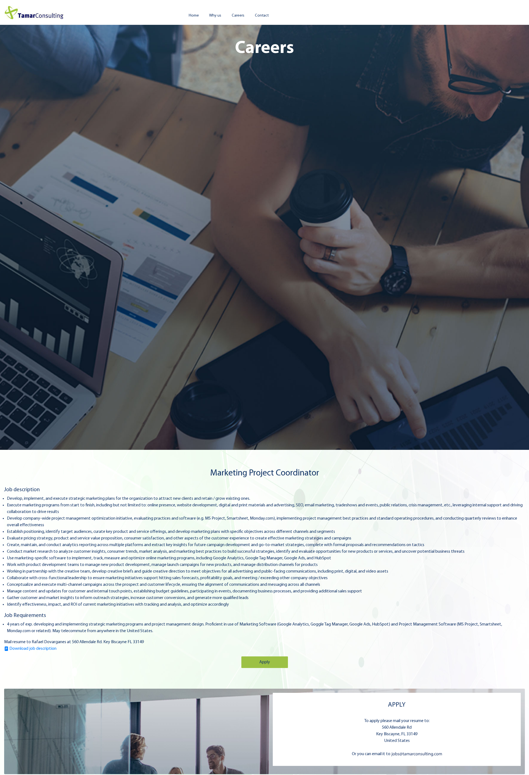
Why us (215, 16)
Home (194, 16)
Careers (238, 16)
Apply (264, 662)
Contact (262, 16)
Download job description (32, 648)
